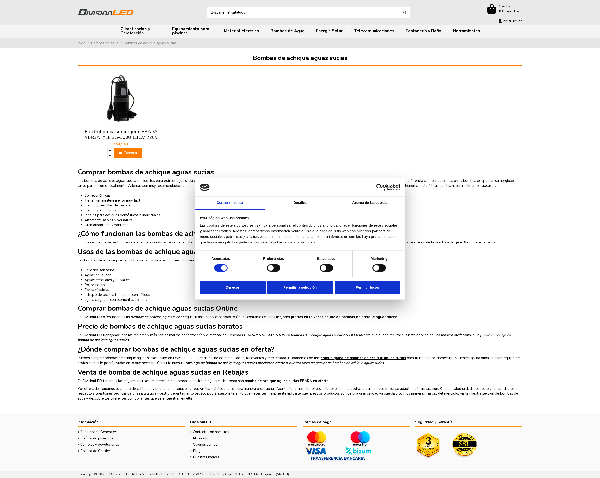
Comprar (130, 153)
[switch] (273, 268)
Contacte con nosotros (211, 432)
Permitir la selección (300, 287)
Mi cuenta (200, 438)
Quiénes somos (205, 444)
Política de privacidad (97, 438)
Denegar (233, 287)
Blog (197, 451)
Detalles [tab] (300, 203)
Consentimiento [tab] (230, 203)
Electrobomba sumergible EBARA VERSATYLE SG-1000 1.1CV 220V (121, 134)
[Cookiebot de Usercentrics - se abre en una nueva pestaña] (379, 187)
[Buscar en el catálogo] (404, 12)
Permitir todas (367, 287)
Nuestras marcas (206, 457)
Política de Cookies (95, 451)
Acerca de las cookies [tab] (370, 203)
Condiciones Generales (98, 432)
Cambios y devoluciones (99, 444)
